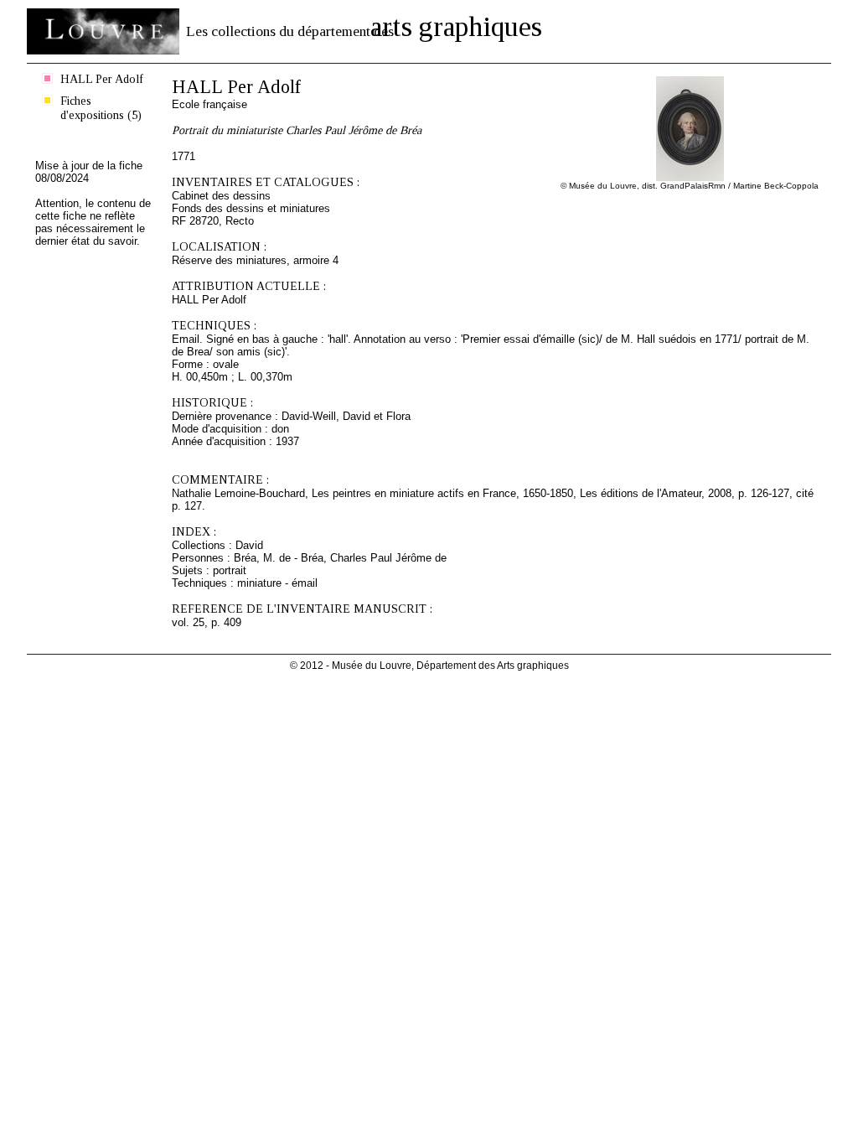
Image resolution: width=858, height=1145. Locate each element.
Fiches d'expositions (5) (101, 108)
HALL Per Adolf (101, 78)
